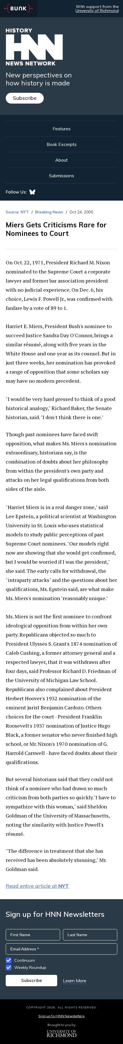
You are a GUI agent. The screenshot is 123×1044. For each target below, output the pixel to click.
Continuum (24, 960)
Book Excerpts (62, 144)
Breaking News (49, 212)
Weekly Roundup (30, 967)
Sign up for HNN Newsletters (61, 1016)
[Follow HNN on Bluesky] (32, 192)
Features (62, 128)
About (61, 160)
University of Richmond (97, 10)
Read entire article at (37, 886)
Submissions (61, 175)
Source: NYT (17, 212)
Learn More (74, 980)
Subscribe (25, 98)
